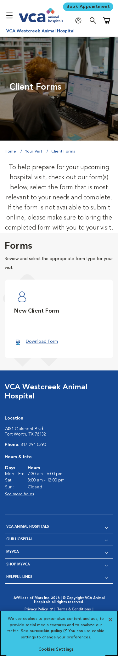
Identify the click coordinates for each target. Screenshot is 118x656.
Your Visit (33, 151)
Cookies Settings (55, 650)
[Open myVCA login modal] (80, 20)
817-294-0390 (33, 444)
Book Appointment (88, 6)
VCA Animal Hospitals (27, 527)
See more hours (19, 494)
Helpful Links (19, 577)
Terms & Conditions (74, 609)
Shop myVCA (18, 564)
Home (10, 151)
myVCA (12, 552)
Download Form (42, 341)
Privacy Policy (39, 610)
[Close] (110, 619)
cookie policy (51, 631)
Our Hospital (19, 539)
